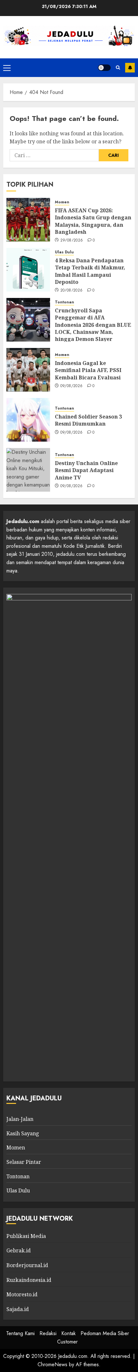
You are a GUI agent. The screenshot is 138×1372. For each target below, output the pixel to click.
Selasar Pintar (23, 1161)
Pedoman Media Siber (105, 1333)
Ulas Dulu (64, 252)
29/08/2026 (71, 240)
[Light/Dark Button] (104, 67)
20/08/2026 (71, 290)
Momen (62, 202)
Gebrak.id (18, 1250)
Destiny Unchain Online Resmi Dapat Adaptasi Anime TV (86, 470)
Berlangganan (130, 67)
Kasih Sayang (22, 1133)
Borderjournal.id (27, 1265)
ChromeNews (52, 1364)
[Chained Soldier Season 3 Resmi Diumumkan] (28, 420)
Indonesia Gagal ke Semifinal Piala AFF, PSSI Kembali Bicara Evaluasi (88, 370)
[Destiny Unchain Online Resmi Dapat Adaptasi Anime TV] (28, 470)
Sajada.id (17, 1309)
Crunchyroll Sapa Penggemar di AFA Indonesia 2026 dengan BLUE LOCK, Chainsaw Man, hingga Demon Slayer (93, 325)
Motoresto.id (22, 1294)
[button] (7, 68)
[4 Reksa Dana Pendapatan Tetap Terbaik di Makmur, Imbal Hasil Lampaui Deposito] (28, 270)
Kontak (68, 1333)
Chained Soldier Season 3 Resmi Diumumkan (88, 420)
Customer (67, 1341)
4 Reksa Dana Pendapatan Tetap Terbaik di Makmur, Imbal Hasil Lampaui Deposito (90, 271)
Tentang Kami (20, 1333)
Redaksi (47, 1333)
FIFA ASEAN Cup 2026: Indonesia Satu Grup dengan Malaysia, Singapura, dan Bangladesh (93, 221)
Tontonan (64, 302)
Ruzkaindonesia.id (28, 1279)
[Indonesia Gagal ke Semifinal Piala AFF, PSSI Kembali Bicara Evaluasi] (28, 370)
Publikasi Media (26, 1236)
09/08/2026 (71, 386)
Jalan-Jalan (19, 1118)
